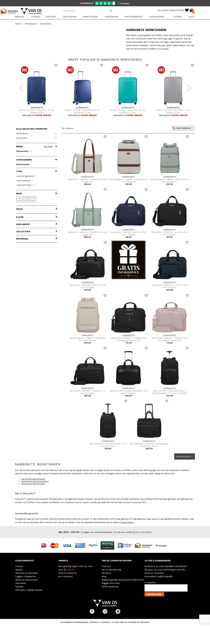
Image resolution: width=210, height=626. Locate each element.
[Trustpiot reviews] (162, 545)
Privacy (94, 622)
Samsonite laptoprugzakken (35, 481)
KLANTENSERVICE (24, 560)
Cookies (105, 622)
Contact (19, 566)
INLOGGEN (162, 10)
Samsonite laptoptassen (33, 479)
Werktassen (90, 16)
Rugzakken (111, 16)
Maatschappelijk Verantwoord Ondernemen (123, 580)
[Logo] (31, 14)
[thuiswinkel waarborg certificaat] (145, 545)
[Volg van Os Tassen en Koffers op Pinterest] (118, 613)
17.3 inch (33, 199)
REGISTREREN (176, 10)
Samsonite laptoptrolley (33, 484)
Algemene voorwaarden (75, 622)
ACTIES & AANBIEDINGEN (157, 560)
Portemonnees (133, 16)
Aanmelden (154, 594)
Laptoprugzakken (27, 176)
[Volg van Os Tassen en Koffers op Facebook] (92, 613)
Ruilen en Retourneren (26, 580)
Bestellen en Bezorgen (26, 573)
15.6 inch (26, 199)
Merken (19, 16)
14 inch (20, 199)
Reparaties (20, 583)
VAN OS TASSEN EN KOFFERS (117, 560)
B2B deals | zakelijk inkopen (28, 590)
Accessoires (156, 16)
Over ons (106, 566)
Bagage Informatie (111, 583)
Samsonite (45, 23)
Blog (104, 576)
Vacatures (106, 573)
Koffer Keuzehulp (110, 586)
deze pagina (127, 522)
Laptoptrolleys (25, 185)
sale (191, 16)
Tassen (35, 16)
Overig (177, 16)
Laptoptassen (25, 180)
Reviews (19, 586)
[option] (105, 3)
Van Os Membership (111, 570)
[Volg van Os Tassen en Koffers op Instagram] (105, 613)
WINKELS (63, 560)
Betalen (19, 570)
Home (18, 23)
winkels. (71, 570)
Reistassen (69, 16)
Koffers (51, 16)
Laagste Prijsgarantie (25, 576)
